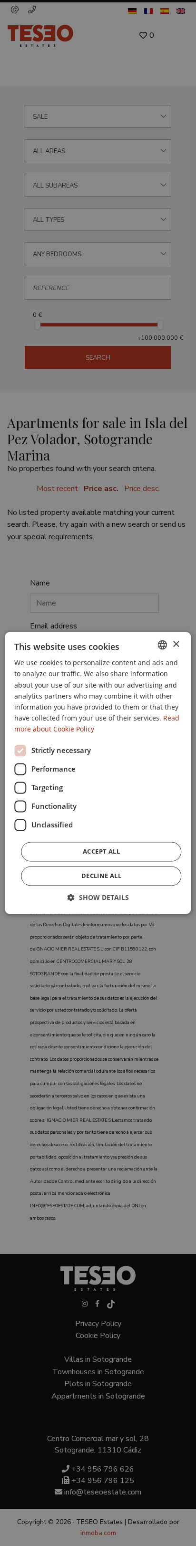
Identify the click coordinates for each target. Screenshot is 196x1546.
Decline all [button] (101, 876)
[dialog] (98, 773)
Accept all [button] (101, 851)
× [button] (175, 644)
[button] (98, 897)
